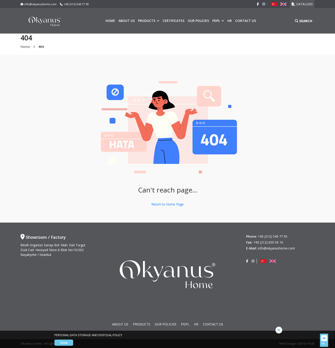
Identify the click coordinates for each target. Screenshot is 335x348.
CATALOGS (304, 4)
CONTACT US (245, 20)
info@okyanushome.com (40, 4)
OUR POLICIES (198, 20)
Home (110, 20)
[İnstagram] (263, 4)
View (63, 342)
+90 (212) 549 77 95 (76, 4)
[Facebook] (258, 4)
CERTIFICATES (173, 20)
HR (229, 20)
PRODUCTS (147, 20)
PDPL (216, 20)
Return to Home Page (167, 204)
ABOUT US (127, 20)
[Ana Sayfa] (45, 20)
